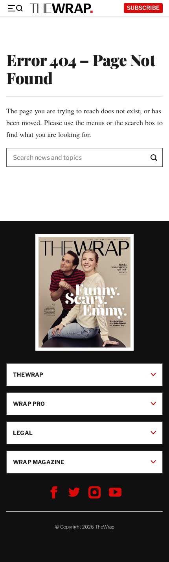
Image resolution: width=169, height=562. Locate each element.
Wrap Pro (29, 403)
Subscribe (143, 7)
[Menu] (15, 8)
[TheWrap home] (61, 8)
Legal (23, 432)
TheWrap (28, 374)
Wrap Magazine (38, 461)
